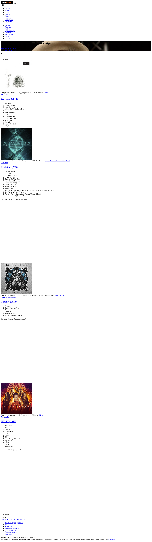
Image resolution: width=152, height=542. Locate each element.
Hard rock (66, 161)
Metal (41, 415)
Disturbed (4, 163)
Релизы (7, 38)
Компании (8, 526)
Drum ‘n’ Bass (60, 295)
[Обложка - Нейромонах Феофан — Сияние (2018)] (16, 294)
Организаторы (10, 31)
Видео (7, 36)
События (8, 12)
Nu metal (48, 161)
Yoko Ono (4, 94)
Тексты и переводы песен (14, 523)
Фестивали (9, 34)
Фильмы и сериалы (12, 528)
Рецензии (8, 22)
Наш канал (7, 519)
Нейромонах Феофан (8, 297)
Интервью (8, 18)
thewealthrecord (10, 50)
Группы (7, 25)
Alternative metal (57, 161)
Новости (8, 10)
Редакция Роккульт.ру (9, 48)
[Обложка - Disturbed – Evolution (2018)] (16, 159)
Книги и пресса (10, 530)
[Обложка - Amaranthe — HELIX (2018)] (16, 413)
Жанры (7, 524)
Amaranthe (5, 417)
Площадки (8, 33)
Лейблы (8, 29)
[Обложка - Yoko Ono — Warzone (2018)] (16, 91)
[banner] (7, 3)
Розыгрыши (9, 20)
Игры (7, 16)
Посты (7, 8)
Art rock (46, 93)
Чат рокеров (20, 519)
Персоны (8, 27)
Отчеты (7, 14)
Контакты (8, 534)
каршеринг (112, 539)
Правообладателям (11, 532)
